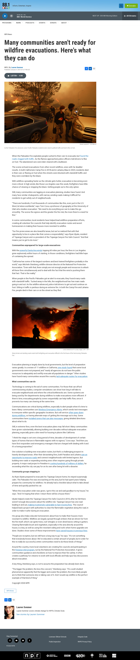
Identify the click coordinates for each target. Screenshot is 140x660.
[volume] (11, 15)
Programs (6, 23)
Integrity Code (82, 637)
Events (42, 23)
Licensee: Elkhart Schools (57, 637)
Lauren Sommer (17, 67)
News (18, 23)
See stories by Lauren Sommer (30, 614)
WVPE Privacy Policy (85, 642)
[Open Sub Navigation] (13, 23)
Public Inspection (55, 642)
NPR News (8, 34)
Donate (132, 6)
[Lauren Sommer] (9, 612)
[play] (5, 16)
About (64, 23)
